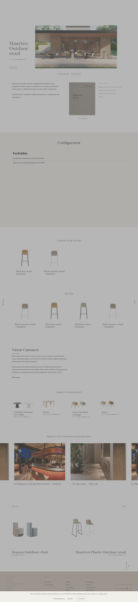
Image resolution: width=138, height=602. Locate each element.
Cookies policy (102, 594)
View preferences (59, 599)
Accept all (81, 599)
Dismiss (70, 599)
